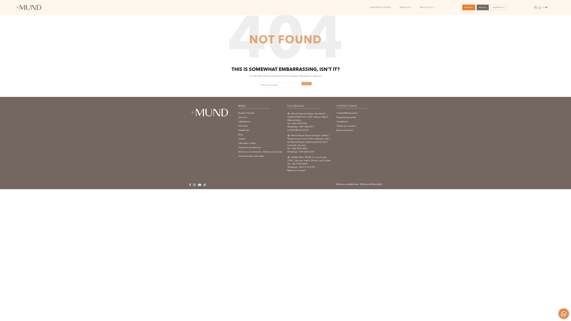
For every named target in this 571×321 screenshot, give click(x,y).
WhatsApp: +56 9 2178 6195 (301, 167)
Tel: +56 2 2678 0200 (297, 163)
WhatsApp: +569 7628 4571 (300, 126)
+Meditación (244, 121)
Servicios (242, 117)
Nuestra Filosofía (246, 113)
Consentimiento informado (251, 156)
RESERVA (468, 7)
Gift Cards (243, 126)
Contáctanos (342, 121)
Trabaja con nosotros (346, 126)
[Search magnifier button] (535, 7)
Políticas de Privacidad (371, 184)
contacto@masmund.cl (298, 130)
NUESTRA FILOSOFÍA (380, 7)
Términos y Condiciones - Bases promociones (260, 151)
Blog (240, 134)
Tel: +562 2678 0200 (297, 123)
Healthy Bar (243, 130)
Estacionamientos (344, 130)
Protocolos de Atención (249, 147)
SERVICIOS (404, 7)
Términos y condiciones (347, 184)
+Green (242, 138)
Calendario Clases (246, 143)
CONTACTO (498, 7)
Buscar (306, 83)
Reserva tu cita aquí (296, 170)
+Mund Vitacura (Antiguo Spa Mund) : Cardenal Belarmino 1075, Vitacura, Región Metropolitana (307, 117)
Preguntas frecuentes (346, 117)
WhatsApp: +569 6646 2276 (300, 151)
